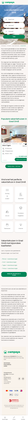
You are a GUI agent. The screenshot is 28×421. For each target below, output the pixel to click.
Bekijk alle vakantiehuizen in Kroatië (14, 274)
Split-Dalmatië (15, 45)
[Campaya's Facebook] (19, 378)
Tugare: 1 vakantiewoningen (9, 265)
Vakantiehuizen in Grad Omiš (9, 302)
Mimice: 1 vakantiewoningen (9, 259)
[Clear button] (22, 19)
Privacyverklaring (7, 364)
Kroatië (9, 45)
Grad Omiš (23, 45)
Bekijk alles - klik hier (14, 166)
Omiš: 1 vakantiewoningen (9, 262)
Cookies (5, 366)
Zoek (14, 37)
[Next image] (24, 143)
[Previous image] (4, 143)
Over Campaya (7, 363)
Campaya (3, 45)
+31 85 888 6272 (12, 356)
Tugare (20, 143)
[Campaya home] (7, 2)
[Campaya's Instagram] (23, 378)
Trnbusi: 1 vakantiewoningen (10, 268)
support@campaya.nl (12, 358)
